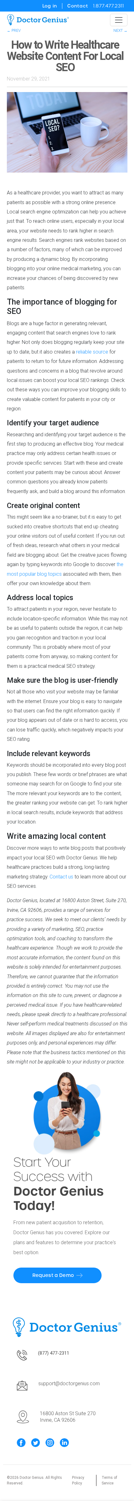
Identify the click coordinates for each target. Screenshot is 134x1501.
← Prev (14, 30)
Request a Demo (53, 1275)
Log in (49, 6)
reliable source (92, 352)
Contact (77, 6)
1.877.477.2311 (108, 6)
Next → (120, 30)
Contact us (61, 877)
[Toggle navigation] (118, 20)
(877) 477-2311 (53, 1353)
